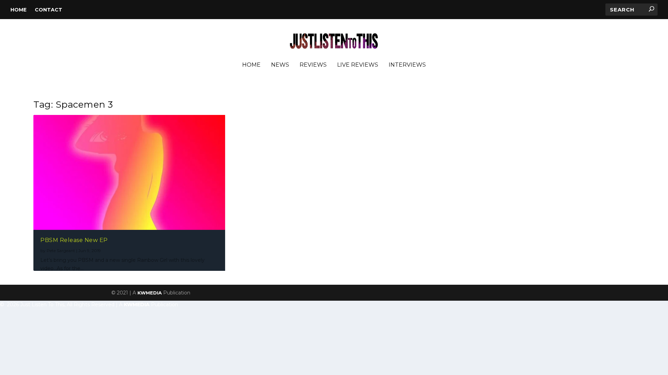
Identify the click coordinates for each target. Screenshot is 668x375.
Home (18, 10)
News (280, 65)
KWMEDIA (149, 292)
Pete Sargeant (61, 250)
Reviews (313, 65)
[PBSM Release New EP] (129, 172)
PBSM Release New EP (74, 240)
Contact (48, 10)
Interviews (407, 65)
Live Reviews (357, 65)
